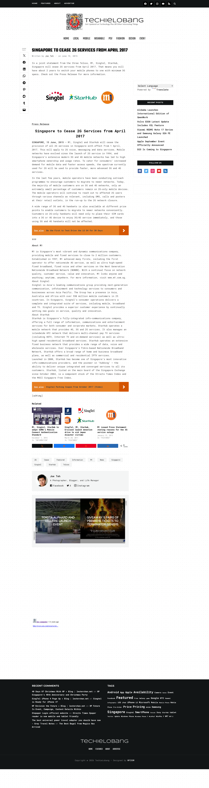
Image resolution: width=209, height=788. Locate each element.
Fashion (120, 38)
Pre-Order (117, 707)
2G (35, 460)
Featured (60, 460)
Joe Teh (49, 56)
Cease (46, 460)
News (102, 460)
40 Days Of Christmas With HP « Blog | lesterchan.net (62, 691)
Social (152, 712)
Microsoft (144, 702)
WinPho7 (152, 716)
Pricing (139, 706)
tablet (173, 712)
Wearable (99, 38)
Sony (159, 712)
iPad (124, 702)
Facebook (58, 485)
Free (136, 698)
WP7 (166, 716)
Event (143, 38)
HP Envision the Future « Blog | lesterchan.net (58, 706)
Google (155, 698)
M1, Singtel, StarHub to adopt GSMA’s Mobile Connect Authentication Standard (45, 431)
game (148, 698)
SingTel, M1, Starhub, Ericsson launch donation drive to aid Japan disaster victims (78, 431)
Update (117, 716)
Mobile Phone (164, 702)
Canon (164, 693)
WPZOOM (130, 760)
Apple (128, 692)
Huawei (168, 698)
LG (137, 702)
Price (127, 706)
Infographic (111, 702)
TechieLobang (105, 741)
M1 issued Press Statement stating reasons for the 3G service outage (112, 429)
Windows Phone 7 (141, 716)
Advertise (69, 3)
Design (132, 38)
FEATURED (46, 3)
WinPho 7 (160, 716)
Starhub (52, 464)
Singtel (37, 464)
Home (34, 3)
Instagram (83, 485)
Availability (143, 692)
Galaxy (142, 698)
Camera (157, 692)
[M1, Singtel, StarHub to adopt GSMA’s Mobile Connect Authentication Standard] (47, 416)
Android (113, 692)
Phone (109, 707)
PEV (110, 38)
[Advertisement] (155, 62)
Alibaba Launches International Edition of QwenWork (153, 113)
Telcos (66, 464)
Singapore (116, 460)
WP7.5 (171, 716)
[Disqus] (80, 581)
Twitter (110, 716)
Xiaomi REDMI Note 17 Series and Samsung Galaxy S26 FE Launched (155, 133)
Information (77, 460)
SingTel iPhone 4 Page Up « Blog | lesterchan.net (60, 698)
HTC (162, 698)
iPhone (130, 702)
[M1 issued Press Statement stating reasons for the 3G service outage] (112, 416)
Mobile (86, 38)
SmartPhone (142, 712)
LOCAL (76, 38)
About (57, 3)
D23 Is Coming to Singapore (154, 149)
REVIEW (148, 707)
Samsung (156, 706)
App (122, 692)
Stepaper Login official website (50, 713)
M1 (91, 460)
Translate (162, 89)
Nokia (173, 702)
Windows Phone (127, 716)
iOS (119, 702)
